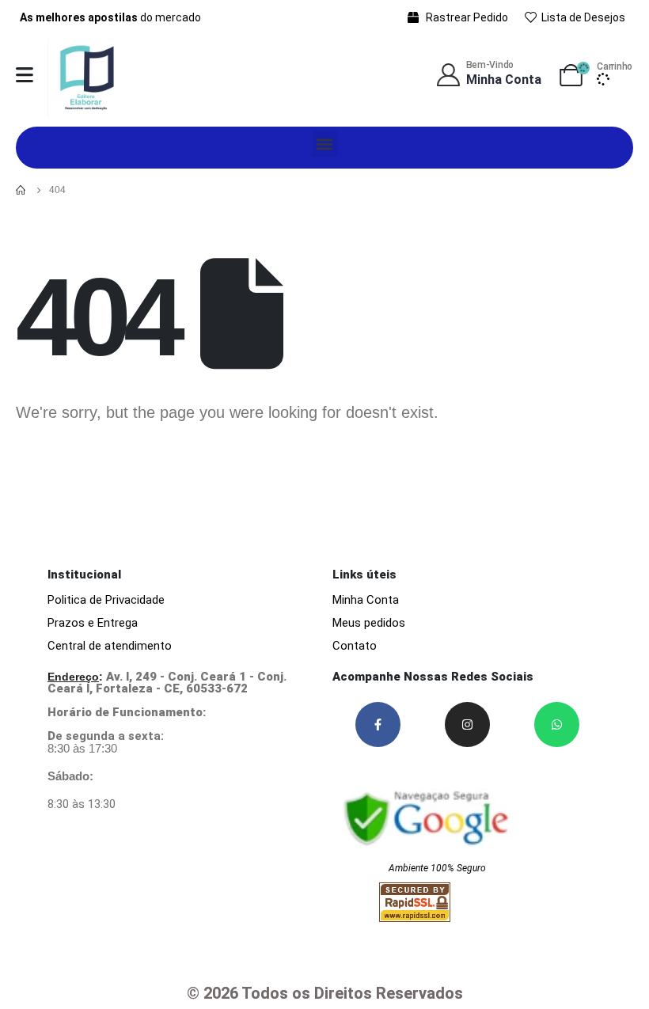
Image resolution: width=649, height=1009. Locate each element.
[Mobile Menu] (24, 75)
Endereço (73, 676)
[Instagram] (467, 724)
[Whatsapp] (556, 724)
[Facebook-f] (377, 724)
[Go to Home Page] (21, 189)
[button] (325, 144)
